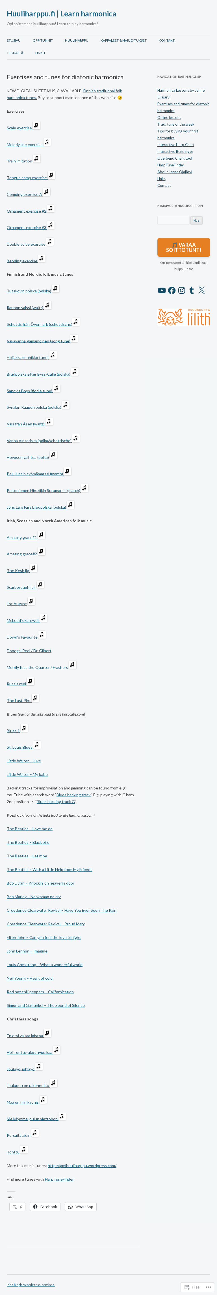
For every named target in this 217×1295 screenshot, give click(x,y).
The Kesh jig (18, 570)
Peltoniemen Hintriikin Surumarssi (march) (44, 490)
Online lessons (169, 117)
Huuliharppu (76, 40)
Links (161, 178)
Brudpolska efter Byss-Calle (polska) (39, 374)
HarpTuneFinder (59, 1179)
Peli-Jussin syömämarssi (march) (35, 473)
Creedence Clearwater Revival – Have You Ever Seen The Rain (61, 910)
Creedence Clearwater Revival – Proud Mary (46, 923)
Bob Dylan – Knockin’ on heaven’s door (40, 883)
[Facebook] (171, 290)
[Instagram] (181, 290)
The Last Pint (19, 700)
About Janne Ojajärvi (174, 172)
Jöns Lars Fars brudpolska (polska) (37, 507)
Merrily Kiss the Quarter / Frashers (38, 667)
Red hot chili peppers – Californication (40, 991)
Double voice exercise (26, 244)
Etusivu (14, 40)
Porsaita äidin (19, 1135)
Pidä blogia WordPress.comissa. (31, 1285)
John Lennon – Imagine (27, 951)
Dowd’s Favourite (22, 637)
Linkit (40, 53)
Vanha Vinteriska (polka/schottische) (39, 440)
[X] (201, 290)
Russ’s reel (17, 683)
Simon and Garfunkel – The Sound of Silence (46, 1005)
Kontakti (167, 40)
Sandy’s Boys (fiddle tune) (30, 390)
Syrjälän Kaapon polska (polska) (34, 407)
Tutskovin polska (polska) (29, 290)
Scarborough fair (22, 587)
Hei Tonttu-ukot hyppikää (30, 1052)
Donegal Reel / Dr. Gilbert (29, 650)
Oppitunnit (43, 40)
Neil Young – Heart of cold (30, 978)
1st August (17, 603)
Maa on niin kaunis (23, 1102)
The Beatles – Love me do (30, 828)
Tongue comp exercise (27, 177)
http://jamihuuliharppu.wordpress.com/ (82, 1165)
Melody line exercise (25, 144)
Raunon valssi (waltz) (25, 307)
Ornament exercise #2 (27, 210)
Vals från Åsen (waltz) (26, 423)
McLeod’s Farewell (23, 620)
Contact (164, 185)
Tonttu (13, 1152)
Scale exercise (20, 127)
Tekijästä (15, 53)
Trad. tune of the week (175, 124)
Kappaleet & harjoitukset (124, 40)
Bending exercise (22, 260)
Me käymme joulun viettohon (32, 1118)
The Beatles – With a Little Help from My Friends (49, 869)
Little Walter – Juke (24, 760)
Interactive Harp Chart (175, 144)
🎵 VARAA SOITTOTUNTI (183, 247)
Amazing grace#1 (22, 537)
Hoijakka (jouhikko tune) (28, 357)
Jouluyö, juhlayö (21, 1068)
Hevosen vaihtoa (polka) (28, 457)
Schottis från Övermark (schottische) (39, 324)
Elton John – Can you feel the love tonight (44, 937)
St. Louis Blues (20, 747)
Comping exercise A (25, 194)
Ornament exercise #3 (27, 227)
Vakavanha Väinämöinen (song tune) (38, 340)
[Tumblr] (191, 290)
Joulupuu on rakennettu (28, 1085)
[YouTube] (161, 290)
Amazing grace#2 (22, 553)
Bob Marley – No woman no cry (34, 896)
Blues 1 (13, 730)
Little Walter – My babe (27, 774)
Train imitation (20, 161)
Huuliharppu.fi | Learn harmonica (61, 13)
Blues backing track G (56, 801)
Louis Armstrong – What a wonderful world (45, 964)
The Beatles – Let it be (27, 855)
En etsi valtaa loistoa (25, 1035)
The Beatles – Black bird (28, 842)
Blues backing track (74, 794)
